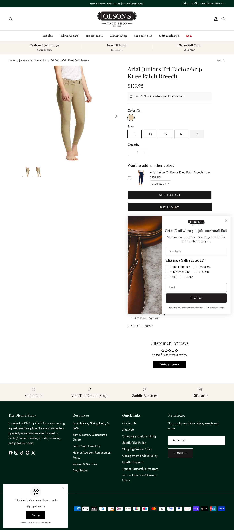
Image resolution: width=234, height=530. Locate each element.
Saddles (47, 36)
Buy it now (169, 207)
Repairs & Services (85, 464)
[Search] (11, 19)
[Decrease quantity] (131, 152)
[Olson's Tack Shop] (117, 19)
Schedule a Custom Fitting (139, 436)
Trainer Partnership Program (140, 469)
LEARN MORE (132, 5)
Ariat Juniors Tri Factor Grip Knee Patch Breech (63, 60)
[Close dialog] (226, 220)
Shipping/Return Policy (137, 449)
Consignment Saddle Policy (139, 455)
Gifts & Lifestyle (169, 36)
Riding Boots (94, 36)
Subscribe (180, 453)
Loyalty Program (132, 462)
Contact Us (129, 423)
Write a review (169, 364)
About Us (128, 430)
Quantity (133, 145)
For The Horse (143, 36)
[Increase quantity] (145, 152)
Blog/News (80, 470)
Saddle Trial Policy (134, 442)
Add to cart (169, 195)
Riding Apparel (69, 36)
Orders (185, 3)
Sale (189, 36)
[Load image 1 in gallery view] (71, 114)
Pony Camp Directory (86, 446)
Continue (196, 298)
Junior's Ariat (26, 60)
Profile (194, 3)
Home (12, 60)
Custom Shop (118, 36)
